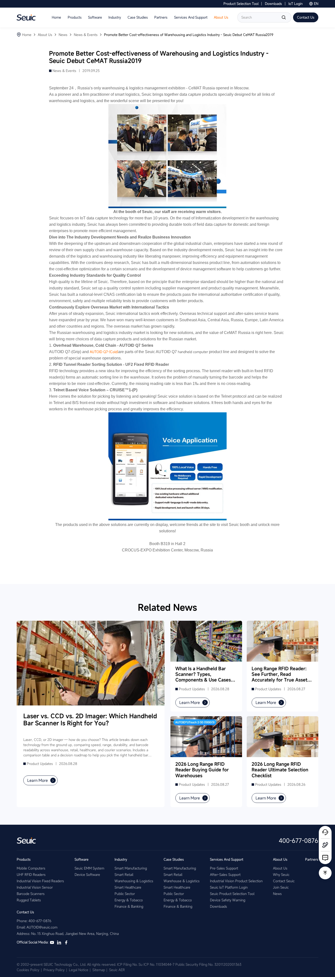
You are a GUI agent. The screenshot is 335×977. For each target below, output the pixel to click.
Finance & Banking (129, 906)
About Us (280, 868)
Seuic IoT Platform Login (229, 887)
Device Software (87, 874)
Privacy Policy (53, 969)
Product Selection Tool (240, 3)
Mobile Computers (31, 868)
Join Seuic (281, 887)
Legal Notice (78, 969)
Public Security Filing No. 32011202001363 (208, 964)
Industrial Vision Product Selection (236, 881)
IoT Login (295, 3)
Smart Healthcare (128, 887)
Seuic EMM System (89, 868)
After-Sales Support (225, 874)
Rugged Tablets (29, 900)
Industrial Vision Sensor (35, 887)
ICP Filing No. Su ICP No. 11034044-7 (145, 964)
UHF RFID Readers (31, 874)
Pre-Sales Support (224, 868)
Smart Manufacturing (131, 868)
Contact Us (305, 17)
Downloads (273, 3)
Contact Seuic (284, 881)
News (277, 893)
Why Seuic (281, 874)
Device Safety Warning (227, 900)
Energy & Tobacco (129, 900)
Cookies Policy (28, 969)
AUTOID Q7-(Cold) (104, 351)
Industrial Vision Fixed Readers (40, 881)
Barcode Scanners (31, 893)
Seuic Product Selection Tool (232, 893)
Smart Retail (124, 874)
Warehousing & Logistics (134, 881)
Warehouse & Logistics (182, 881)
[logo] (26, 17)
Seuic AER (117, 969)
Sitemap (98, 969)
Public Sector (125, 893)
